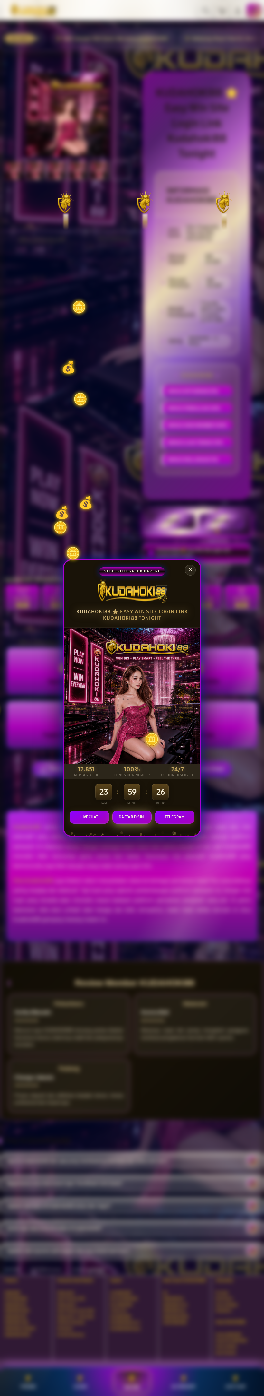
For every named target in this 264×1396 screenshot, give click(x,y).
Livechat (89, 817)
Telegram (175, 817)
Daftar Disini (132, 817)
